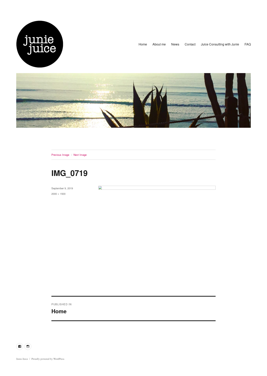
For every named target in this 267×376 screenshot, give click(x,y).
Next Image (80, 155)
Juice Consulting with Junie (220, 44)
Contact (190, 44)
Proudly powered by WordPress (47, 359)
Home (143, 44)
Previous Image (60, 155)
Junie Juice (22, 359)
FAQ (248, 44)
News (175, 44)
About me (159, 44)
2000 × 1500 (58, 194)
